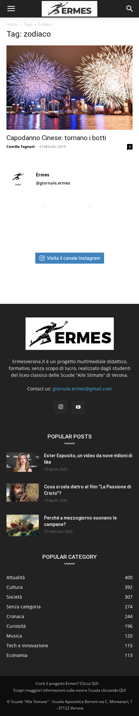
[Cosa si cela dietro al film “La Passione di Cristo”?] (22, 492)
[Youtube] (78, 407)
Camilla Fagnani (20, 146)
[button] (11, 9)
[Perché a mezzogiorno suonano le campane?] (22, 525)
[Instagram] (60, 406)
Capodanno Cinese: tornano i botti (56, 138)
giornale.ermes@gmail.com (82, 389)
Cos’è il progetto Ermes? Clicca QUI (67, 683)
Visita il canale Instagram (73, 258)
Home (11, 24)
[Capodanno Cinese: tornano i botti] (69, 87)
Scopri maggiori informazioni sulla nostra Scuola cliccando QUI (69, 690)
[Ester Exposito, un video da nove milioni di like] (22, 462)
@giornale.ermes (53, 183)
